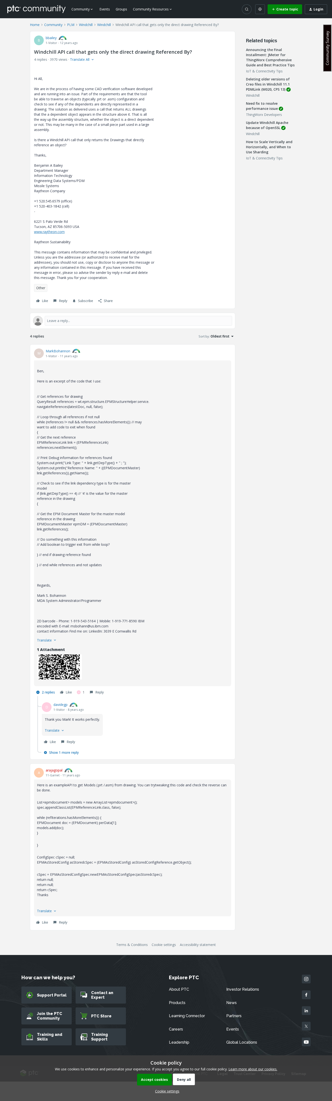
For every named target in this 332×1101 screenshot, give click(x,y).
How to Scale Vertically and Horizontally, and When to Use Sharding (269, 146)
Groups (121, 9)
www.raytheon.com (49, 231)
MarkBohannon (58, 351)
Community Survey (327, 48)
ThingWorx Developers (264, 114)
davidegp (60, 704)
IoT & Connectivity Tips (264, 71)
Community (53, 24)
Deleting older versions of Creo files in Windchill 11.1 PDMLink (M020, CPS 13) (268, 84)
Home (35, 24)
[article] (132, 522)
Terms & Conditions (132, 944)
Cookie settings (164, 944)
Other (40, 288)
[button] (285, 9)
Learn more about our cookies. (252, 1069)
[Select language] (260, 9)
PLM (70, 24)
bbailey (51, 37)
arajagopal (54, 770)
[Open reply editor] (132, 321)
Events (104, 9)
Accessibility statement (198, 944)
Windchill (86, 24)
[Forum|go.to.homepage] (36, 9)
